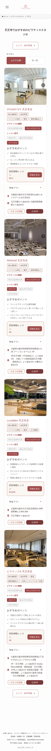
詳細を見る (35, 175)
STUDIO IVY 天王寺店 (19, 109)
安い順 (35, 60)
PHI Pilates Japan (16, 743)
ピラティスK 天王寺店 (19, 571)
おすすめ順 (16, 60)
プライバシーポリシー (40, 733)
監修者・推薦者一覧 (18, 736)
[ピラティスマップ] (25, 7)
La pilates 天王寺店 (18, 420)
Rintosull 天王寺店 (17, 260)
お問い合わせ (7, 733)
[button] (8, 85)
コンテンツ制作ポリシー (22, 733)
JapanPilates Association (35, 739)
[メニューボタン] (7, 7)
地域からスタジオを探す (32, 743)
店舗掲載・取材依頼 (33, 736)
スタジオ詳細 (16, 211)
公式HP (34, 211)
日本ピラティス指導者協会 (16, 739)
